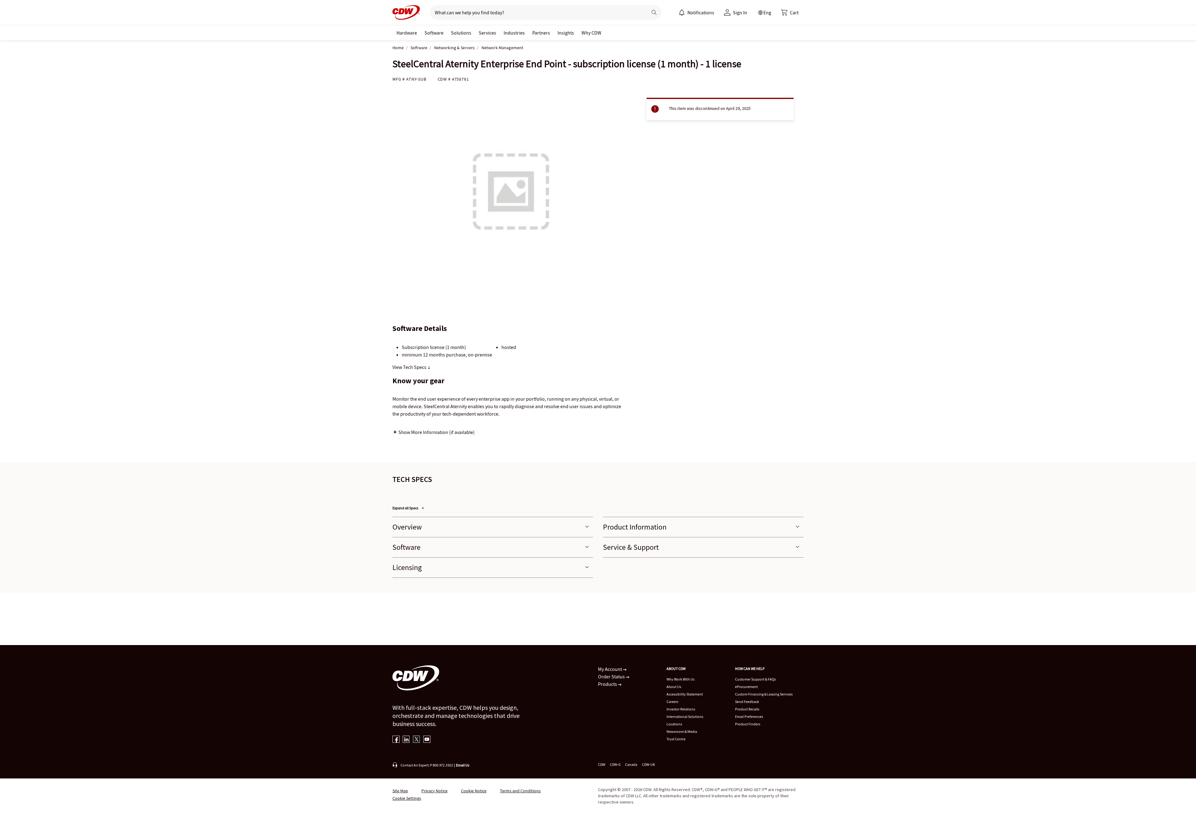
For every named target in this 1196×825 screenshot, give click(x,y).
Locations (674, 724)
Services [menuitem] (487, 33)
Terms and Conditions (520, 791)
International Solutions (685, 716)
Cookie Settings (406, 798)
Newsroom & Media (682, 731)
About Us (674, 686)
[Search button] (654, 12)
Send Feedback (747, 701)
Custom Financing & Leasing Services (764, 694)
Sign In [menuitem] (740, 12)
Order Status (612, 676)
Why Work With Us (681, 679)
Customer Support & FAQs (755, 679)
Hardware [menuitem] (406, 33)
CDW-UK (648, 764)
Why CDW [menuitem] (591, 33)
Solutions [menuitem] (461, 33)
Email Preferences (749, 716)
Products (608, 684)
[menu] (696, 12)
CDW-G (615, 764)
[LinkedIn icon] (406, 740)
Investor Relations (681, 709)
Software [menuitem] (434, 33)
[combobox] (536, 12)
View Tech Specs (409, 367)
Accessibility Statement (685, 694)
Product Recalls (747, 709)
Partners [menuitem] (541, 33)
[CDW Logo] (406, 12)
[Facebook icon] (396, 740)
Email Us (462, 765)
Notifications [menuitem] (700, 12)
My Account (610, 669)
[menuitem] (682, 12)
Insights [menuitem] (566, 33)
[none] (407, 32)
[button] (789, 12)
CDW (601, 764)
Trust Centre (676, 739)
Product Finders (747, 724)
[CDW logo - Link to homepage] (406, 12)
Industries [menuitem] (514, 33)
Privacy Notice (434, 791)
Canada (631, 764)
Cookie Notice (473, 791)
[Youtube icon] (426, 740)
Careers (672, 701)
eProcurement (746, 686)
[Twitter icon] (416, 740)
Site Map (400, 791)
